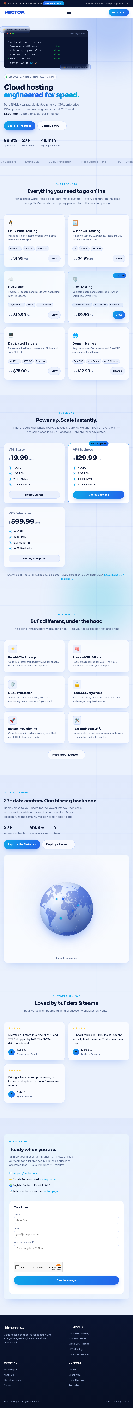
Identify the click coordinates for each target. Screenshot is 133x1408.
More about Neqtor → (66, 754)
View (54, 258)
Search (117, 370)
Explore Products (19, 126)
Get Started (119, 12)
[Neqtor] (14, 12)
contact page (50, 1191)
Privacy (117, 1401)
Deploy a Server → (58, 844)
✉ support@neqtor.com (117, 3)
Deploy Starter (34, 494)
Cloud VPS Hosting (79, 1344)
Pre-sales (74, 1385)
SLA (127, 1401)
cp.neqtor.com (48, 1179)
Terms (106, 1401)
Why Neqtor (10, 1369)
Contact (8, 1385)
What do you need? (24, 1242)
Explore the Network (22, 844)
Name (17, 1214)
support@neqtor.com (25, 1173)
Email (16, 1228)
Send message (66, 1280)
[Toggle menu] (69, 12)
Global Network (12, 1380)
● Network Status (94, 3)
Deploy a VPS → (52, 126)
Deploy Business (98, 494)
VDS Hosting (76, 1349)
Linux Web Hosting (79, 1333)
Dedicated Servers (79, 1354)
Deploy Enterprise (34, 558)
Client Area (75, 1374)
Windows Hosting (78, 1338)
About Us (9, 1374)
